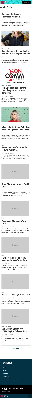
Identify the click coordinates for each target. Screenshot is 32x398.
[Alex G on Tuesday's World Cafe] (15, 281)
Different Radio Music (6, 12)
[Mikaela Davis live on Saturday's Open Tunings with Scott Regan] (15, 114)
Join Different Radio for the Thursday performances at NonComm (13, 90)
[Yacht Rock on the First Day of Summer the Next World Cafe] (15, 245)
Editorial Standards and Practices (11, 380)
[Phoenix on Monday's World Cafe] (15, 208)
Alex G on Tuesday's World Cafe (15, 294)
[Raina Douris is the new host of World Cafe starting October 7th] (15, 38)
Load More (16, 348)
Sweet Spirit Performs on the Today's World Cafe (14, 148)
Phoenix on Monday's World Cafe (13, 222)
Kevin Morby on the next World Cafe (15, 185)
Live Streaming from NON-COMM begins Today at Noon (14, 330)
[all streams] (30, 396)
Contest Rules (6, 373)
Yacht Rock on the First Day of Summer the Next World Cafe (14, 259)
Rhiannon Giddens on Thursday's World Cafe (11, 15)
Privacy (4, 370)
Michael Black (4, 20)
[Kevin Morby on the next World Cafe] (15, 171)
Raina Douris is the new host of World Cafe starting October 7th (15, 52)
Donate (27, 2)
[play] (2, 396)
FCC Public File (6, 376)
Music (2, 125)
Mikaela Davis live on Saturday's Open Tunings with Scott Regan (15, 128)
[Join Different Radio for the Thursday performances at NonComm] (15, 75)
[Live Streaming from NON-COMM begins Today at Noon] (15, 316)
